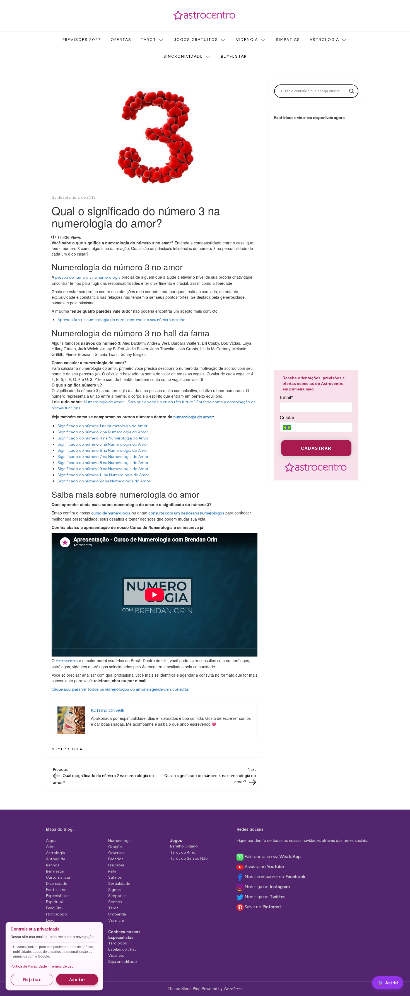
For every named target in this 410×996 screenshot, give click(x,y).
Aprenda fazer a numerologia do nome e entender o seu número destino (121, 319)
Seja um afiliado (122, 961)
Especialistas (57, 895)
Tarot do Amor (183, 852)
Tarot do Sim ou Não (189, 858)
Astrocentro (67, 661)
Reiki (112, 871)
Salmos (115, 877)
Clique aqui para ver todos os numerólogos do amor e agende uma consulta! (120, 689)
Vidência (247, 39)
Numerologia (67, 749)
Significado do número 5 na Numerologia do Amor (102, 444)
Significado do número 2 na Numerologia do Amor (102, 432)
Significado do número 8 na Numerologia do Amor (102, 462)
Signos (114, 889)
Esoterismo (56, 889)
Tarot (148, 39)
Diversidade (56, 883)
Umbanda (117, 914)
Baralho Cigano (184, 846)
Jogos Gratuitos (196, 39)
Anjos (51, 840)
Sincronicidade (183, 56)
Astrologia (324, 39)
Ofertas (121, 39)
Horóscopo (56, 914)
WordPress (233, 989)
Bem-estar (234, 56)
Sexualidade (119, 883)
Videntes (116, 955)
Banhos (52, 865)
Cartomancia (58, 877)
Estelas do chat (122, 949)
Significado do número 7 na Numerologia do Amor (102, 456)
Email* (286, 397)
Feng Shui (54, 908)
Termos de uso (61, 966)
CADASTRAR (316, 448)
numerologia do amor (193, 417)
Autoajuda (55, 859)
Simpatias (288, 39)
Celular (287, 417)
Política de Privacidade (29, 966)
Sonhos (115, 902)
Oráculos (116, 853)
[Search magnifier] (352, 91)
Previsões (116, 865)
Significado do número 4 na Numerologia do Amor (103, 438)
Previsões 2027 (81, 39)
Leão (50, 920)
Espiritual (54, 902)
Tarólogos (117, 943)
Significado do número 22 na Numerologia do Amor (103, 481)
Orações (116, 846)
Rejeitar (32, 979)
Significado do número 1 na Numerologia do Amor (102, 426)
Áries (50, 846)
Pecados (116, 859)
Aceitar (77, 979)
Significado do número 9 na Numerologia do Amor (102, 469)
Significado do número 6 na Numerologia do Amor (102, 450)
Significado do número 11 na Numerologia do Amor (103, 475)
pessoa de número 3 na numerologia (87, 277)
